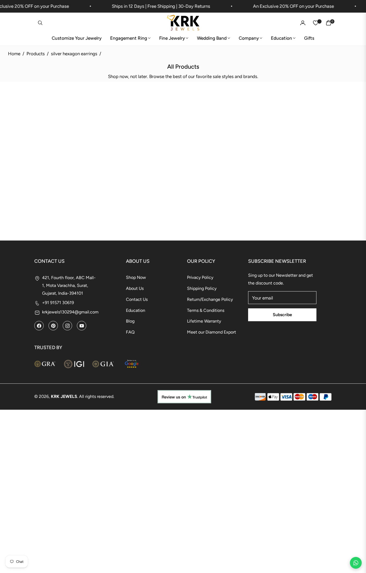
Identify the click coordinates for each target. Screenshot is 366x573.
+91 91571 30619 (58, 302)
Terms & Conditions (205, 310)
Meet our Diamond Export (211, 332)
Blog (130, 321)
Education (135, 310)
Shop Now (136, 277)
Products (36, 53)
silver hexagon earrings (74, 53)
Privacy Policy (200, 277)
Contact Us (137, 299)
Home (14, 53)
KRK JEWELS (64, 396)
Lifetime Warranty (204, 321)
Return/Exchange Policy (210, 299)
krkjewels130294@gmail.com (70, 312)
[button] (40, 22)
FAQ (130, 332)
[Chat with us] (356, 563)
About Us (135, 288)
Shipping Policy (201, 288)
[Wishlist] (315, 23)
